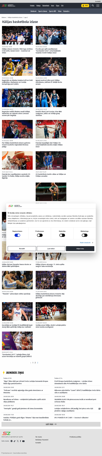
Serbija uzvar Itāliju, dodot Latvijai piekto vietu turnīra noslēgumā (51, 326)
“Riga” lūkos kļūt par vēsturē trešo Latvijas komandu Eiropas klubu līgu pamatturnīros (25, 382)
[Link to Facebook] (20, 441)
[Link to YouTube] (23, 441)
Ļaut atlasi (51, 248)
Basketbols (46, 5)
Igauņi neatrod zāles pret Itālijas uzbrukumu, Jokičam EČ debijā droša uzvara (49, 82)
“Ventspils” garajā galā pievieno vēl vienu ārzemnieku (23, 408)
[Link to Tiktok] (14, 441)
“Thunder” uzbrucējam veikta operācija (16, 294)
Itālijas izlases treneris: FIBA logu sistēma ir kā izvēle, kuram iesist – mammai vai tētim (17, 51)
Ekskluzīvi (33, 11)
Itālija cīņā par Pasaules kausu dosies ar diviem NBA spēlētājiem (16, 265)
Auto (52, 5)
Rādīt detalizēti (85, 242)
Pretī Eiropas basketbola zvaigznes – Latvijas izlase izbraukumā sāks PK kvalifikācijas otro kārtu (73, 382)
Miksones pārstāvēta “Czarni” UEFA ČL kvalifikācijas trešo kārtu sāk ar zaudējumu (77, 391)
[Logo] (8, 5)
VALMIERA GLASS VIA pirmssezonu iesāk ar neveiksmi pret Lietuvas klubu (75, 400)
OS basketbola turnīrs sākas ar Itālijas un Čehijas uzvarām (51, 175)
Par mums (38, 437)
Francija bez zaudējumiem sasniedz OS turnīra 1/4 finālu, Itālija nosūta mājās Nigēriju (16, 176)
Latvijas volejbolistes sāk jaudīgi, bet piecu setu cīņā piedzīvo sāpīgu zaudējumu (73, 410)
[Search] (92, 5)
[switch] (40, 235)
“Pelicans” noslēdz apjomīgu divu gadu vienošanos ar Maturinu (23, 391)
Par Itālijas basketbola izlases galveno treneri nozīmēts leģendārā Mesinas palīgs (16, 145)
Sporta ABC (52, 11)
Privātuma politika (75, 437)
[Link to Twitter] (18, 441)
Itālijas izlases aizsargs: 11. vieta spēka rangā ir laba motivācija (50, 265)
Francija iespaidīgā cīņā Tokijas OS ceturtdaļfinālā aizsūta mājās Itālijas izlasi (49, 145)
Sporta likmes (42, 11)
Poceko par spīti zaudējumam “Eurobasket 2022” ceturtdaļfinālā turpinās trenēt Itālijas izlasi (48, 51)
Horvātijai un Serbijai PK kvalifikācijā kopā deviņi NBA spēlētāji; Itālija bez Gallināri (17, 326)
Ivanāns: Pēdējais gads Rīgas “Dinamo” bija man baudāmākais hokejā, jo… (26, 419)
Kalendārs (66, 11)
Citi (62, 5)
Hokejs (38, 5)
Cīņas (57, 5)
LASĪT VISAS (49, 424)
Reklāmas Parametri (41, 440)
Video (59, 11)
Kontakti (98, 1)
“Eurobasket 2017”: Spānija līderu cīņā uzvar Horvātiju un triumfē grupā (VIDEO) (17, 355)
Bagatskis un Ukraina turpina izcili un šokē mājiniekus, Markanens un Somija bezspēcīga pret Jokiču (17, 82)
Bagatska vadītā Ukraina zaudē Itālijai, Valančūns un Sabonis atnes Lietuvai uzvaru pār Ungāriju (16, 113)
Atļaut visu (80, 248)
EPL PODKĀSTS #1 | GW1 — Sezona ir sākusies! (71, 418)
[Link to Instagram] (11, 441)
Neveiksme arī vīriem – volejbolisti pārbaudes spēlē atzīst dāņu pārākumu (24, 400)
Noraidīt (22, 248)
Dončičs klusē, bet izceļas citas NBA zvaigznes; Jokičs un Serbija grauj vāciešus (49, 113)
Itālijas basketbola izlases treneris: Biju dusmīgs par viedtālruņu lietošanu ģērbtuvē (50, 296)
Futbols (32, 5)
